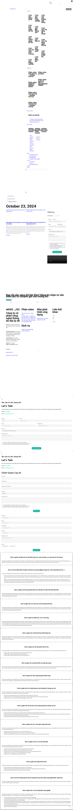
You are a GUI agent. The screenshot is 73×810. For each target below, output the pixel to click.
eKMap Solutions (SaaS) (26, 329)
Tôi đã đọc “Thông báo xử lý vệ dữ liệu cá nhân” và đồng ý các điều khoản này (57, 248)
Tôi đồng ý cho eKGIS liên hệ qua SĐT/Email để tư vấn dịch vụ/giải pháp (57, 244)
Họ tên (54, 219)
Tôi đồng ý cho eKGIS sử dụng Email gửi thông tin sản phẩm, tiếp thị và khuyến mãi (57, 246)
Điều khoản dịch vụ (9, 352)
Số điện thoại (60, 224)
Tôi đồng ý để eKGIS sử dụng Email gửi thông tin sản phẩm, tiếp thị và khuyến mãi (16, 506)
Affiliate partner (5, 546)
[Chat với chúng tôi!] (70, 803)
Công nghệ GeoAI (32, 157)
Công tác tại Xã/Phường (6, 486)
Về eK (28, 167)
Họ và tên (3, 476)
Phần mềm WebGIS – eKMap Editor (28, 316)
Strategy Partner (12, 546)
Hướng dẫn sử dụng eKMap (34, 158)
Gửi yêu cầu (36, 510)
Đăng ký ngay (8, 299)
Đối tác (28, 165)
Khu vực (50, 229)
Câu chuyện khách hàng (33, 164)
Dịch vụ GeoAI (30, 110)
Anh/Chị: (50, 219)
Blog (28, 153)
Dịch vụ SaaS (29, 124)
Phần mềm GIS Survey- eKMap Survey (29, 317)
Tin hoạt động (32, 161)
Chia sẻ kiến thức (32, 156)
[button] (69, 9)
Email (49, 224)
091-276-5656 (7, 411)
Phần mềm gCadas (25, 320)
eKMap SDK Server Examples (42, 318)
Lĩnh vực (28, 11)
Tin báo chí (31, 163)
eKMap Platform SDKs (41, 319)
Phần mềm (29, 68)
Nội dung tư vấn (51, 234)
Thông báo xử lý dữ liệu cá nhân (12, 355)
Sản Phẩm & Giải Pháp (33, 154)
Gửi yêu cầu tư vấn (57, 251)
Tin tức (28, 160)
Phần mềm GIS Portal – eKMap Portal (29, 318)
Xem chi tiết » (8, 235)
